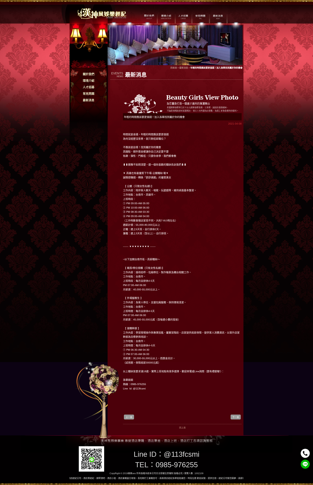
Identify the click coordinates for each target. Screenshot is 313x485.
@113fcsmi (181, 454)
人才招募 (88, 87)
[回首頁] (102, 13)
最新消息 (88, 100)
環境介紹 (88, 80)
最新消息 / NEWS (217, 16)
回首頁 (173, 68)
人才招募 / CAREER (183, 16)
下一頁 (235, 417)
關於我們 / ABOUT (148, 16)
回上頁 (182, 428)
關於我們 (88, 74)
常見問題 (88, 93)
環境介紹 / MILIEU (166, 16)
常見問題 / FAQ (200, 16)
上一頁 (129, 417)
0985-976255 (177, 465)
